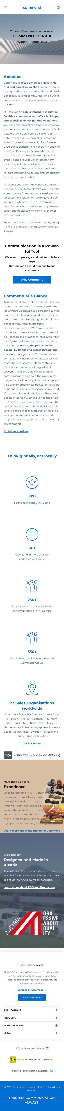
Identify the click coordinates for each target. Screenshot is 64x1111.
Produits (10, 1017)
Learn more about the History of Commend (32, 830)
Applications (12, 1010)
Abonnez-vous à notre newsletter (30, 1070)
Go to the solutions (16, 431)
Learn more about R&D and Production (29, 887)
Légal (7, 1033)
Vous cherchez (13, 1025)
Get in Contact (32, 743)
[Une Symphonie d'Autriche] (32, 1048)
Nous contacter (32, 997)
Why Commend (32, 279)
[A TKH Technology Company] (32, 1059)
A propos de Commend (30, 989)
